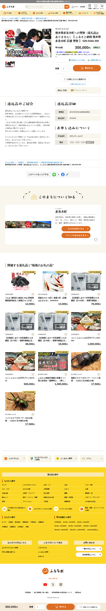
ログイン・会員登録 (79, 6)
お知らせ (41, 556)
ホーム (4, 18)
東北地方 (18, 522)
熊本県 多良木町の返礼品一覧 (51, 162)
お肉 (65, 485)
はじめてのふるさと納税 (10, 547)
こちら (89, 54)
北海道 (10, 522)
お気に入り (96, 8)
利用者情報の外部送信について (62, 592)
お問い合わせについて (78, 84)
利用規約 (28, 592)
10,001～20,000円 (69, 522)
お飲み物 (5, 493)
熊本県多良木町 (32, 162)
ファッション (27, 501)
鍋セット (5, 497)
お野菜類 (46, 489)
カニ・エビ (5, 489)
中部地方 (33, 522)
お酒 (86, 489)
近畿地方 (41, 522)
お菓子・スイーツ (28, 493)
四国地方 (13, 527)
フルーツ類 (88, 485)
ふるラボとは (42, 547)
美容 (3, 501)
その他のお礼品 (90, 501)
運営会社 (78, 592)
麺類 (65, 493)
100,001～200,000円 (90, 526)
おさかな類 (26, 489)
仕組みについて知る (78, 60)
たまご (66, 489)
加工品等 (46, 493)
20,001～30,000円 (83, 522)
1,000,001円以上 (92, 530)
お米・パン (47, 485)
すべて (4, 485)
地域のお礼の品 (27, 18)
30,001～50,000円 (60, 526)
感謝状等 (67, 501)
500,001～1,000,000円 (77, 530)
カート (102, 8)
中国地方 (5, 527)
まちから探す (9, 162)
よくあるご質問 (43, 552)
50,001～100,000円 (74, 526)
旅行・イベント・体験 (30, 497)
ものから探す (14, 18)
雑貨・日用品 (68, 497)
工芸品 (46, 501)
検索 (67, 7)
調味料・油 (88, 493)
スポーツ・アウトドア (92, 497)
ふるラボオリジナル (29, 485)
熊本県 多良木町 (62, 29)
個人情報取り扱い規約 (41, 592)
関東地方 (25, 522)
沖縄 (27, 527)
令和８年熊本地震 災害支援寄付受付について (53, 1)
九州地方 (20, 162)
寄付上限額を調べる (8, 552)
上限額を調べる (95, 60)
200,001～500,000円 (61, 530)
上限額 (90, 8)
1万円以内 (57, 522)
